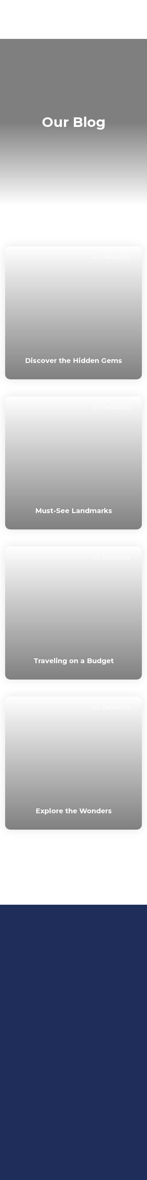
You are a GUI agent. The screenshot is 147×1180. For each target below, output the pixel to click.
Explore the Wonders (74, 811)
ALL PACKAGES (111, 257)
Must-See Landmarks (73, 511)
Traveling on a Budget (74, 661)
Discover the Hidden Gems (73, 360)
